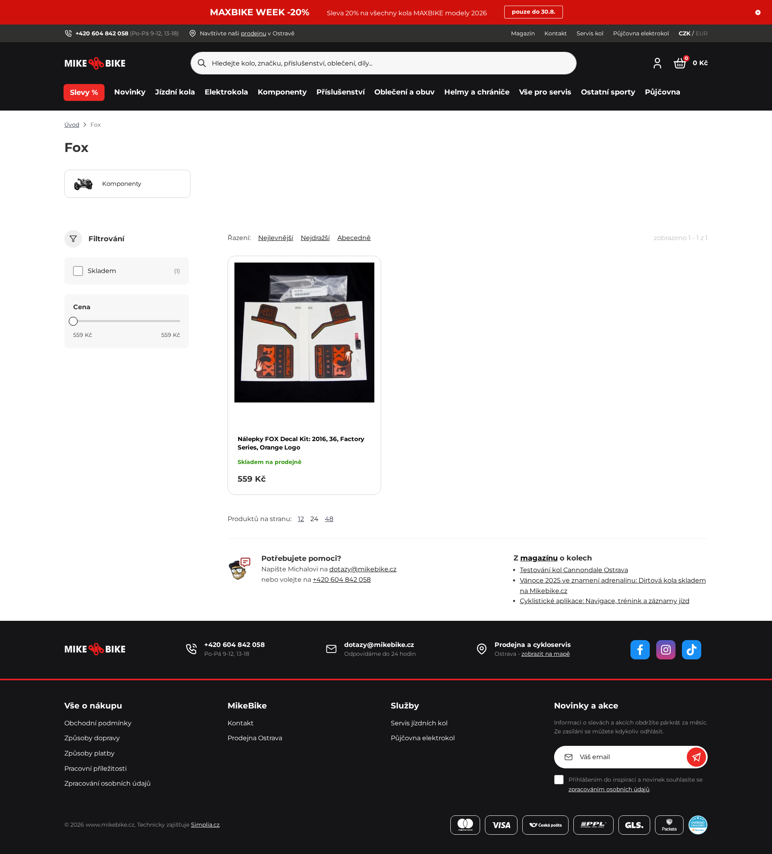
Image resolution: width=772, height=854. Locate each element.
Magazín (523, 33)
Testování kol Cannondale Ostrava (574, 570)
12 (301, 519)
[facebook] (640, 649)
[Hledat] (202, 63)
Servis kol (590, 33)
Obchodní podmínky (97, 723)
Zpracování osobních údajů (107, 783)
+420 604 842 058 (342, 579)
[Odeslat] (696, 757)
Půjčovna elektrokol (641, 33)
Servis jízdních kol (419, 723)
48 (329, 519)
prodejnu (253, 33)
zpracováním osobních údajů (609, 789)
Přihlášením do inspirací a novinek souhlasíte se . (635, 784)
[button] (758, 12)
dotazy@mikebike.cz (362, 569)
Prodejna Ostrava (255, 738)
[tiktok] (691, 649)
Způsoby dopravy (92, 738)
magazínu (539, 558)
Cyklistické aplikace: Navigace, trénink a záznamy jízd (605, 601)
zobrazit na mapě (546, 653)
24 (314, 519)
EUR (702, 33)
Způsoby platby (89, 753)
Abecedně (354, 238)
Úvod (71, 124)
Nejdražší (315, 238)
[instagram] (666, 649)
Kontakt (555, 33)
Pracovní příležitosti (95, 768)
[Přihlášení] (657, 62)
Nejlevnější (275, 238)
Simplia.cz (205, 824)
